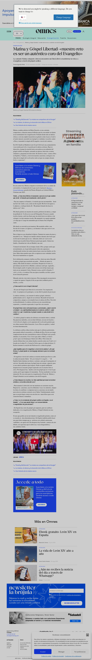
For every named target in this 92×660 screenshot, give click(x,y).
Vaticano (9, 644)
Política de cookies (46, 656)
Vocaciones (71, 38)
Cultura (9, 646)
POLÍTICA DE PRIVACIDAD (27, 658)
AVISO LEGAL (18, 658)
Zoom (8, 647)
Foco (14, 42)
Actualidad (10, 640)
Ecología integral (29, 38)
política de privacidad (73, 595)
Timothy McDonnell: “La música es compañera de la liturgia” (35, 119)
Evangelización (53, 38)
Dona (69, 31)
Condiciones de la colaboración (73, 656)
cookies (51, 597)
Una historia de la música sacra (25, 125)
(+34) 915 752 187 (11, 634)
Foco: (18, 38)
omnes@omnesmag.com (13, 635)
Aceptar (43, 651)
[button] (87, 635)
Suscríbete (77, 31)
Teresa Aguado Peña (19, 64)
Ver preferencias (80, 651)
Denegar (61, 651)
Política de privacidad (58, 656)
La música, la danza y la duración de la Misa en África (33, 122)
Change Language (63, 17)
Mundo (9, 643)
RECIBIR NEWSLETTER (71, 603)
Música (21, 457)
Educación (42, 38)
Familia (63, 38)
